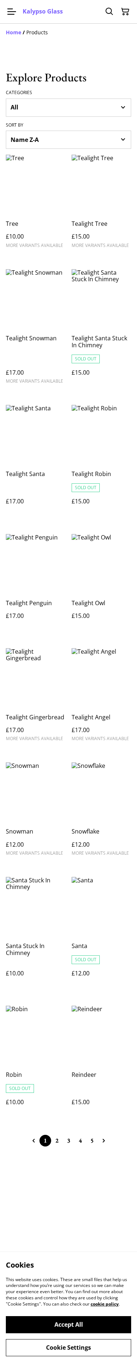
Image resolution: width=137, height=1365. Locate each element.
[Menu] (12, 12)
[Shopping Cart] (125, 12)
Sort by (14, 125)
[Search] (109, 12)
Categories (19, 92)
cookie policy (105, 1304)
